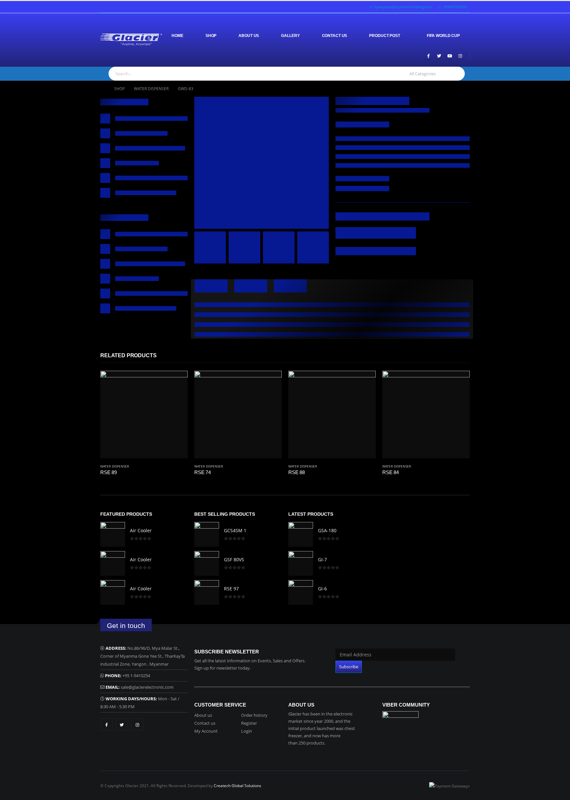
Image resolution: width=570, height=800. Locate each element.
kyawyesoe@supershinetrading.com (403, 6)
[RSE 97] (206, 592)
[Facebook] (428, 56)
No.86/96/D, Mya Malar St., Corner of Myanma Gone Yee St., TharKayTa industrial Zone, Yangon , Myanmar (142, 656)
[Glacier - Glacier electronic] (131, 40)
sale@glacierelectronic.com (147, 687)
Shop (211, 35)
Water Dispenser (114, 466)
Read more (177, 382)
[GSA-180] (300, 534)
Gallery (290, 35)
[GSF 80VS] (206, 563)
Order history (254, 715)
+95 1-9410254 (136, 675)
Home (177, 35)
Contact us (204, 723)
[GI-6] (300, 592)
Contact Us (334, 35)
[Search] (456, 73)
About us (203, 715)
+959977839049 (455, 6)
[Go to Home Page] (102, 89)
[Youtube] (449, 56)
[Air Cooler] (112, 534)
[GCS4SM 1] (206, 534)
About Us (248, 35)
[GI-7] (300, 563)
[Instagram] (460, 56)
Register (249, 723)
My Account (206, 731)
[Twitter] (439, 56)
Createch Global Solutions (237, 785)
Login (246, 731)
